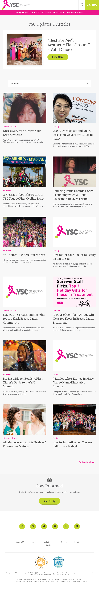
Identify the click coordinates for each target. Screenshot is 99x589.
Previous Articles (86, 462)
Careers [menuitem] (64, 542)
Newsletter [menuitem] (79, 542)
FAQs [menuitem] (33, 542)
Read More (57, 56)
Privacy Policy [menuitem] (55, 581)
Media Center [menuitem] (48, 542)
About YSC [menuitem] (20, 542)
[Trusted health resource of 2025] (58, 562)
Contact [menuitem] (49, 545)
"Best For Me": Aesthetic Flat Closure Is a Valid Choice (69, 45)
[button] (81, 5)
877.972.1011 (64, 579)
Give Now (92, 5)
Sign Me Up (49, 501)
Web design (77, 581)
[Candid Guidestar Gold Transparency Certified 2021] (41, 562)
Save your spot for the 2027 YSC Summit (33, 12)
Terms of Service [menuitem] (66, 581)
